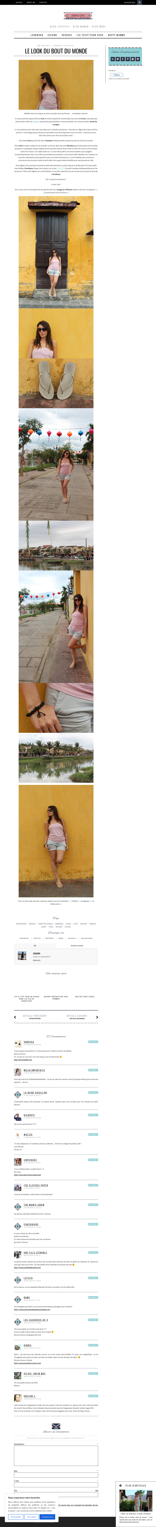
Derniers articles (77, 946)
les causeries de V (36, 1320)
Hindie (28, 1345)
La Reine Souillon (35, 1092)
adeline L (30, 1396)
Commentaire (56, 1444)
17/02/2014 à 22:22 (32, 1208)
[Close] (120, 1485)
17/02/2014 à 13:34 (32, 1137)
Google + (72, 938)
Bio (35, 946)
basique (32, 924)
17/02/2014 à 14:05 (32, 1163)
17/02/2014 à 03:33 (32, 1073)
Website (37, 960)
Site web (56, 1490)
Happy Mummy (116, 35)
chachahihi (31, 1224)
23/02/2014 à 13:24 (32, 1399)
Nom (56, 1471)
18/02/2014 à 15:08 (32, 1323)
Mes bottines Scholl (85, 997)
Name (27, 1297)
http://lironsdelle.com (23, 1059)
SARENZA (61, 168)
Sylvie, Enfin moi (35, 1373)
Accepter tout (47, 1517)
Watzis (28, 1134)
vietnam (59, 927)
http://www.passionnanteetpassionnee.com (32, 1309)
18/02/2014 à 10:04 (32, 1281)
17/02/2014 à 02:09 (32, 1045)
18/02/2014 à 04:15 (32, 1255)
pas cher (83, 924)
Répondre (93, 1042)
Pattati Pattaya (35, 1016)
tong (51, 927)
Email (61, 938)
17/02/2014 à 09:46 (32, 1118)
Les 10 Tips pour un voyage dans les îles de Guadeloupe (26, 999)
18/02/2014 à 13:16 (32, 1300)
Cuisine (52, 35)
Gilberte (29, 1115)
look (75, 924)
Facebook (24, 938)
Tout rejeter (31, 1517)
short (43, 927)
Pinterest (49, 938)
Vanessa (29, 1041)
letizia (28, 1278)
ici (96, 189)
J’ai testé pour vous (90, 35)
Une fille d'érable (35, 1252)
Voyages (67, 35)
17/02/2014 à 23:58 (32, 1227)
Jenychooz (30, 1160)
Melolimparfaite (34, 1070)
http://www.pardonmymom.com (27, 1363)
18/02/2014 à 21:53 (32, 1348)
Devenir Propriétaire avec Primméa (56, 998)
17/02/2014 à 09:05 (32, 1095)
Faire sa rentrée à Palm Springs (136, 1514)
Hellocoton (86, 938)
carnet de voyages (45, 924)
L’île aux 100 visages (77, 1016)
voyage (68, 927)
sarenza (92, 924)
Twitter (37, 938)
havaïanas (59, 924)
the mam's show (34, 1204)
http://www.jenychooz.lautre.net (27, 1175)
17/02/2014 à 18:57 (32, 1188)
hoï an (68, 924)
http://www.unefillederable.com (27, 1267)
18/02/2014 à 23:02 (32, 1376)
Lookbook (37, 35)
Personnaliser (16, 1517)
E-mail (56, 1480)
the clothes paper (36, 1185)
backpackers (21, 924)
